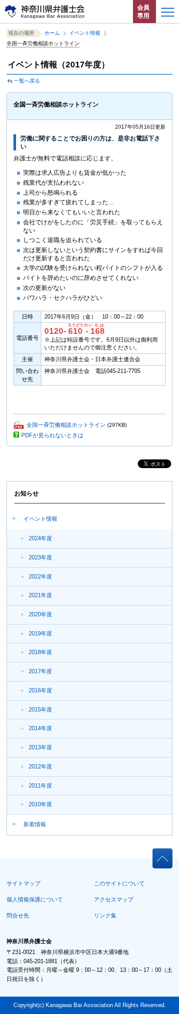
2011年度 (40, 785)
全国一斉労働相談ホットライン (66, 425)
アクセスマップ (113, 899)
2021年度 (40, 595)
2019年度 (40, 633)
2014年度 (40, 728)
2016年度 (40, 690)
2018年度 (40, 652)
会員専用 (143, 11)
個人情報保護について (35, 899)
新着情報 (34, 824)
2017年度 (40, 671)
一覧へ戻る (27, 80)
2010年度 (40, 804)
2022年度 (40, 576)
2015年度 (40, 709)
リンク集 (105, 915)
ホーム (52, 33)
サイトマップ (23, 883)
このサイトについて (119, 883)
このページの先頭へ (162, 855)
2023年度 (40, 557)
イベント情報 (40, 518)
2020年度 (40, 614)
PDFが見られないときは (52, 435)
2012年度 (40, 766)
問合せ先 (18, 915)
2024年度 (40, 538)
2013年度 (40, 747)
